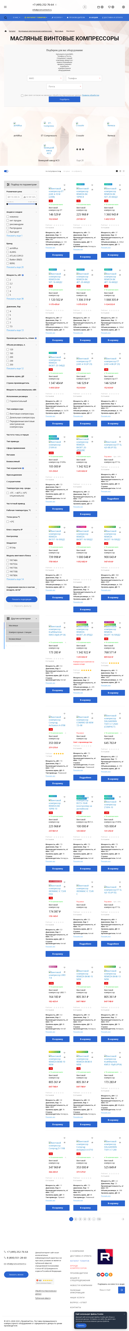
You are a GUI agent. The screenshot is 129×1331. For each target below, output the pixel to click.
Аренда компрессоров (78, 1267)
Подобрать (64, 99)
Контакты (75, 1307)
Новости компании (81, 1285)
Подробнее (22, 677)
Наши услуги (77, 1297)
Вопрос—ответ (78, 1302)
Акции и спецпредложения (80, 1279)
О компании (77, 1251)
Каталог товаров (79, 1261)
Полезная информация (77, 1291)
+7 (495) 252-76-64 (43, 4)
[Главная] (5, 31)
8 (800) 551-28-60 (17, 1257)
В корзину (57, 255)
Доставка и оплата (80, 1256)
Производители (79, 1273)
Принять (81, 1325)
